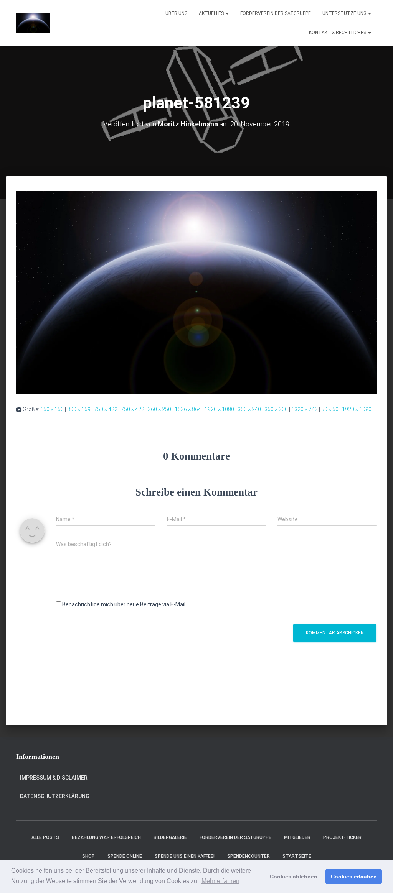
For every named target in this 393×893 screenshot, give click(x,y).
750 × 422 (105, 409)
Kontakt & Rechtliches (338, 32)
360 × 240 (249, 409)
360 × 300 (276, 409)
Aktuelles (212, 13)
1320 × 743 (304, 409)
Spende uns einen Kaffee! (185, 856)
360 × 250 (159, 409)
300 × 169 (79, 409)
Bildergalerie (170, 837)
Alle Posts (45, 837)
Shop (88, 856)
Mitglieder (297, 837)
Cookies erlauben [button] (354, 876)
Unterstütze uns (344, 13)
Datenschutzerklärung (54, 796)
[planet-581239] (196, 292)
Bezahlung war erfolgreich (106, 837)
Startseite (296, 856)
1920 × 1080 (219, 409)
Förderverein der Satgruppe (275, 13)
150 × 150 (52, 409)
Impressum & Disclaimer (54, 778)
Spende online (124, 856)
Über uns (176, 13)
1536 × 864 (188, 409)
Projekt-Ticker (342, 837)
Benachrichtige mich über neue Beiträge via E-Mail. (124, 604)
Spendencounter (248, 856)
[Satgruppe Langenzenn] (33, 23)
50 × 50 (330, 409)
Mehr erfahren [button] (220, 881)
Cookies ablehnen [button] (293, 876)
